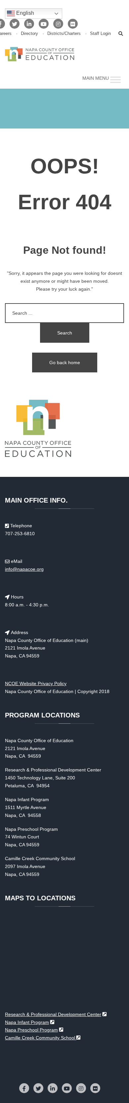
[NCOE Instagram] (58, 24)
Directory (29, 33)
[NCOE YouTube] (44, 24)
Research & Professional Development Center (53, 1014)
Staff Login (100, 33)
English (24, 13)
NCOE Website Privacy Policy (35, 683)
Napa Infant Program (27, 1022)
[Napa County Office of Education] (39, 54)
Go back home (64, 362)
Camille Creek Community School (40, 1037)
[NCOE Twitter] (15, 24)
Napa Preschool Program (31, 1029)
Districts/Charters (64, 33)
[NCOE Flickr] (73, 24)
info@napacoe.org (24, 569)
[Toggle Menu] (115, 80)
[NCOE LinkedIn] (29, 24)
